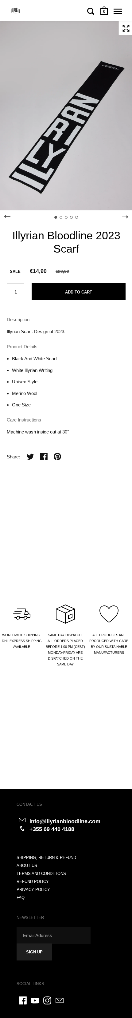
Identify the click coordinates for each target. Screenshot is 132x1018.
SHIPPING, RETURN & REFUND (46, 857)
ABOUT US (27, 865)
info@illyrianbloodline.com (64, 821)
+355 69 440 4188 (51, 829)
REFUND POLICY (33, 881)
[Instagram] (47, 1000)
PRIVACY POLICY (33, 889)
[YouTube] (35, 1000)
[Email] (60, 1000)
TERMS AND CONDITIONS (41, 873)
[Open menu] (118, 11)
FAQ (21, 897)
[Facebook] (23, 1000)
